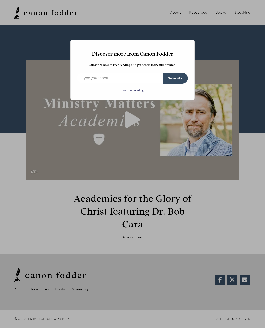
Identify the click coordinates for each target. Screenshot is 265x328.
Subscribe (175, 78)
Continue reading (133, 90)
